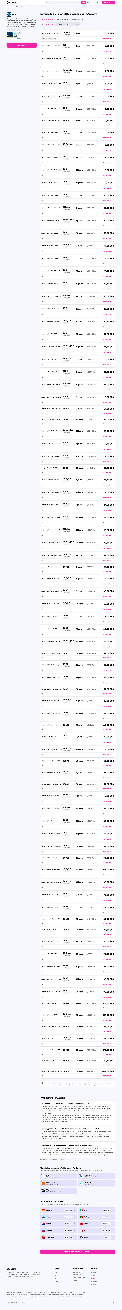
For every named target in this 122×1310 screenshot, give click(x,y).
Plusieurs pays (77, 19)
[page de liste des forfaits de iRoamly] (17, 35)
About (55, 1278)
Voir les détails (107, 38)
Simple (83, 2)
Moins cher (49, 24)
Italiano (93, 1284)
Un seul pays (62, 19)
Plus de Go (69, 24)
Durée (77, 24)
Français (94, 1278)
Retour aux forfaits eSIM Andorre (17, 7)
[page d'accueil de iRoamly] (10, 35)
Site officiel (21, 45)
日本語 (93, 1275)
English (93, 1272)
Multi (88, 2)
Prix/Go (60, 24)
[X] (113, 1302)
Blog (55, 1275)
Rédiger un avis (108, 2)
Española (94, 1281)
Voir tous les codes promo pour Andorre (76, 1251)
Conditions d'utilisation (79, 1277)
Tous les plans (47, 19)
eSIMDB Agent (58, 1281)
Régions (56, 1272)
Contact (75, 1280)
